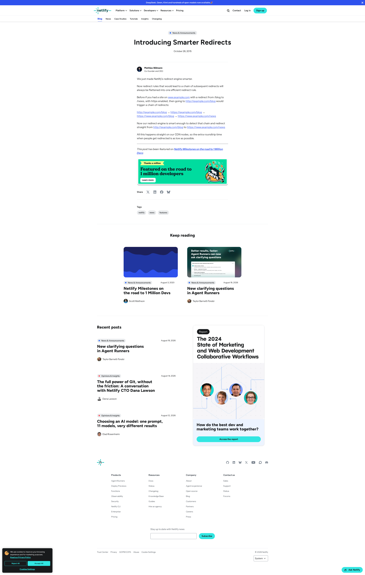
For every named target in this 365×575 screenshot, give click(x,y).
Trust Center (102, 552)
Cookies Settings (27, 569)
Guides (152, 501)
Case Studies (120, 19)
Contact (237, 10)
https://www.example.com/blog (155, 116)
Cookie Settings (148, 552)
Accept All (39, 563)
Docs (151, 481)
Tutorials (134, 19)
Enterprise (116, 511)
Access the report (228, 439)
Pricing (179, 10)
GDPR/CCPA (125, 552)
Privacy (113, 552)
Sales (225, 481)
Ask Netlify (354, 569)
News (108, 19)
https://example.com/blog (186, 112)
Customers (191, 501)
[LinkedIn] (233, 463)
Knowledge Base (156, 496)
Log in (247, 10)
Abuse (136, 552)
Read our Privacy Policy (20, 557)
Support (227, 486)
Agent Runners (118, 481)
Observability (117, 496)
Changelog (157, 19)
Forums (226, 496)
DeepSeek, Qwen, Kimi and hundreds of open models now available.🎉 (179, 2)
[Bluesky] (240, 463)
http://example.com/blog (201, 101)
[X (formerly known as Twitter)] (246, 463)
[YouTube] (253, 463)
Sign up (260, 10)
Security (115, 501)
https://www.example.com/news (197, 116)
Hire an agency (155, 506)
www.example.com (179, 97)
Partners (190, 506)
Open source (191, 491)
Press (188, 516)
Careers (189, 511)
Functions (115, 491)
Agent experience (194, 486)
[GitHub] (227, 463)
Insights (145, 19)
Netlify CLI (116, 506)
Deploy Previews (118, 486)
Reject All (16, 563)
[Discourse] (260, 463)
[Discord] (266, 463)
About (188, 481)
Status (151, 486)
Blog (100, 18)
